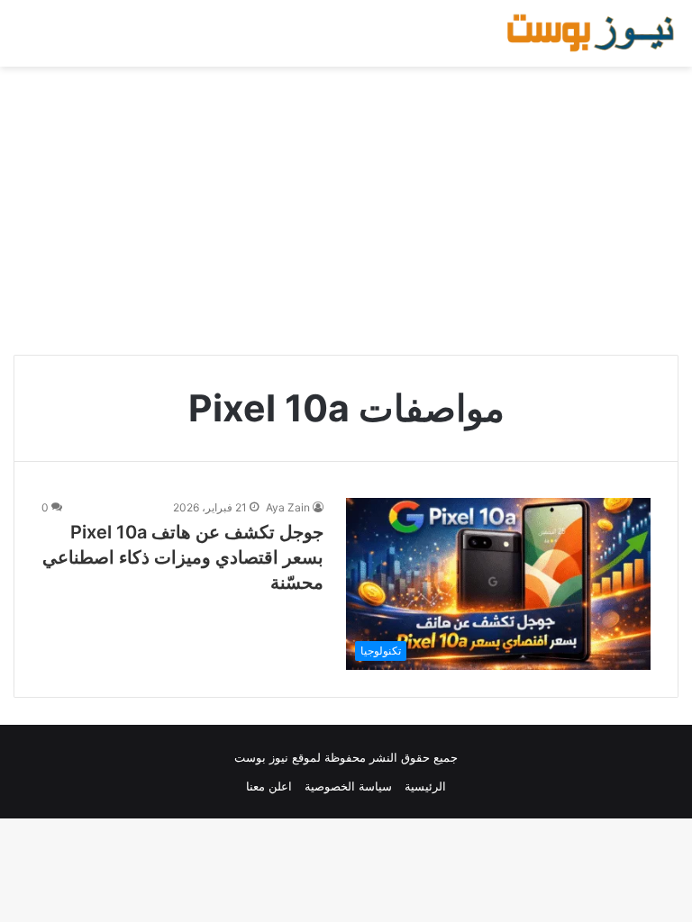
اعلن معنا (269, 786)
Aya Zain (288, 507)
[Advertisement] (346, 211)
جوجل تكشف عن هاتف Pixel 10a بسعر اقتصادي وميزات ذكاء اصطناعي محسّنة (182, 557)
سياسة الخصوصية (348, 786)
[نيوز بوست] (592, 33)
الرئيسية (425, 786)
